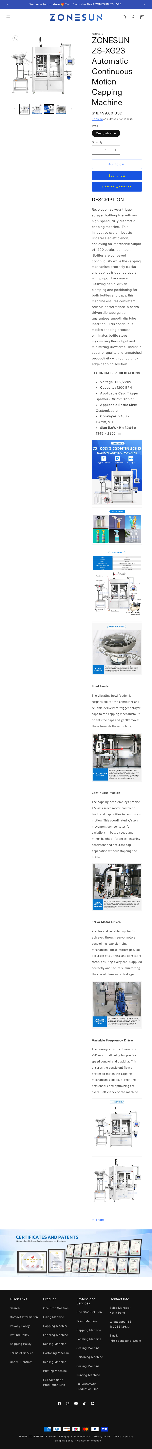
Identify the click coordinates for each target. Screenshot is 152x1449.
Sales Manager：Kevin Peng (121, 1310)
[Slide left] (14, 109)
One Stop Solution (55, 1308)
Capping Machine (55, 1326)
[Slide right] (71, 109)
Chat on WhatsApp (117, 187)
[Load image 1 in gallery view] (25, 109)
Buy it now (117, 175)
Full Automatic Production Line (54, 1382)
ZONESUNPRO (37, 1436)
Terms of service (123, 1436)
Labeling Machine (55, 1335)
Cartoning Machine (56, 1353)
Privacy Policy (20, 1326)
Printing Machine (55, 1370)
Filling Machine (53, 1317)
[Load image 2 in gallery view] (37, 109)
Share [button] (100, 1219)
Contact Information (24, 1317)
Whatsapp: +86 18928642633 (121, 1324)
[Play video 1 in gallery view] (49, 109)
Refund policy (82, 1436)
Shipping (97, 118)
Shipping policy (64, 1440)
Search (15, 1308)
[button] (8, 17)
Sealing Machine (54, 1343)
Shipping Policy (21, 1343)
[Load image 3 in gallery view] (61, 109)
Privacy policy (102, 1436)
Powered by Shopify (58, 1436)
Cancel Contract (21, 1362)
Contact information (89, 1440)
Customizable (106, 133)
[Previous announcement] (7, 4)
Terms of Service (22, 1353)
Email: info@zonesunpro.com (125, 1338)
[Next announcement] (144, 4)
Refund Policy (19, 1335)
